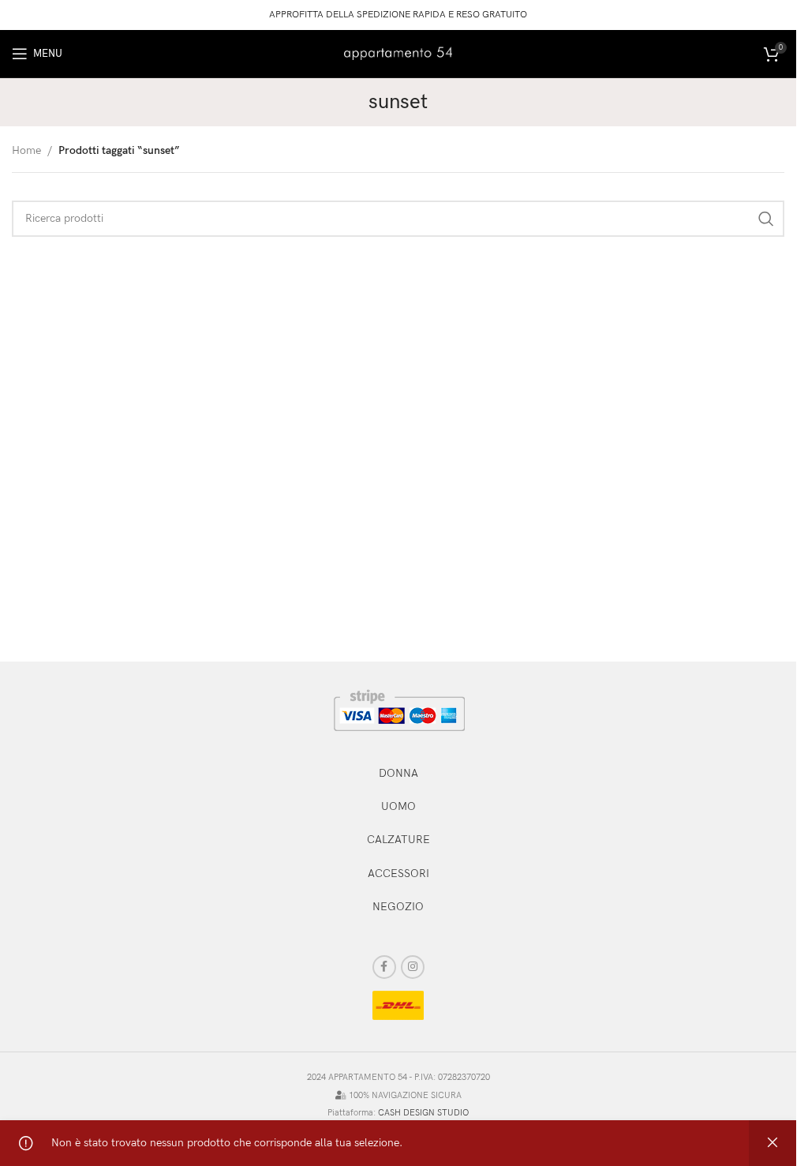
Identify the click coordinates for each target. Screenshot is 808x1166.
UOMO (398, 806)
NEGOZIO (398, 906)
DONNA (398, 773)
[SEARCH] (766, 219)
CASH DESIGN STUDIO (423, 1113)
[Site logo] (398, 52)
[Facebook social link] (384, 967)
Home (26, 150)
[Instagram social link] (413, 967)
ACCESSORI (398, 873)
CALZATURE (398, 839)
